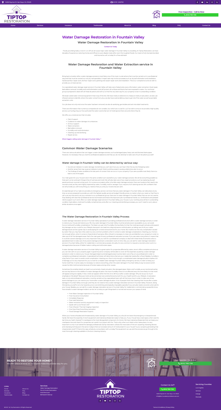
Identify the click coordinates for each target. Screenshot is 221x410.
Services (40, 25)
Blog (154, 25)
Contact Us (206, 25)
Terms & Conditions (159, 407)
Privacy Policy (170, 407)
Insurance (68, 25)
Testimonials (98, 25)
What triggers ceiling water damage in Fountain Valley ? (81, 139)
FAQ (179, 25)
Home (13, 25)
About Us (127, 25)
